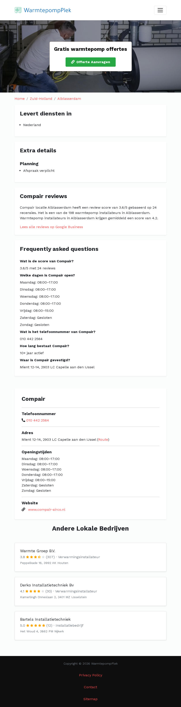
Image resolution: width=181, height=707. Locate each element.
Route (103, 439)
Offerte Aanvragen (93, 62)
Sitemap (90, 699)
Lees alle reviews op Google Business (51, 227)
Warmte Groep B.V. (37, 550)
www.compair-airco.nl (46, 509)
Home (20, 98)
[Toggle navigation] (160, 10)
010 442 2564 (37, 420)
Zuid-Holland (41, 98)
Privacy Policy (90, 675)
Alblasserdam (69, 98)
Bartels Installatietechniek (45, 619)
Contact (90, 687)
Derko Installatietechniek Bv (47, 585)
